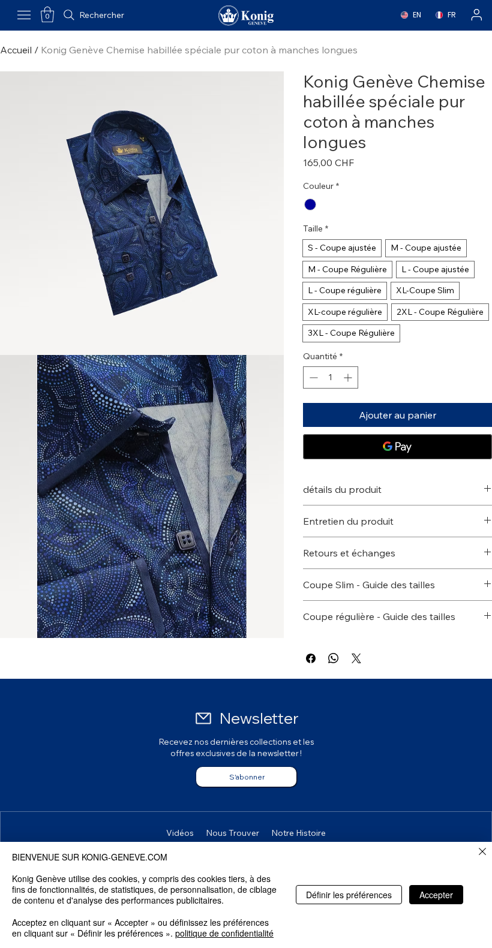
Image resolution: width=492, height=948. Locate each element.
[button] (47, 14)
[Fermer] (482, 852)
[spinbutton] (330, 377)
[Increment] (348, 377)
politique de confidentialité (224, 933)
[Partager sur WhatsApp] (333, 658)
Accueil (16, 50)
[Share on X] (356, 658)
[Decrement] (312, 377)
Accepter (436, 895)
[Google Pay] (397, 446)
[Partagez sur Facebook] (311, 658)
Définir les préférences (349, 895)
